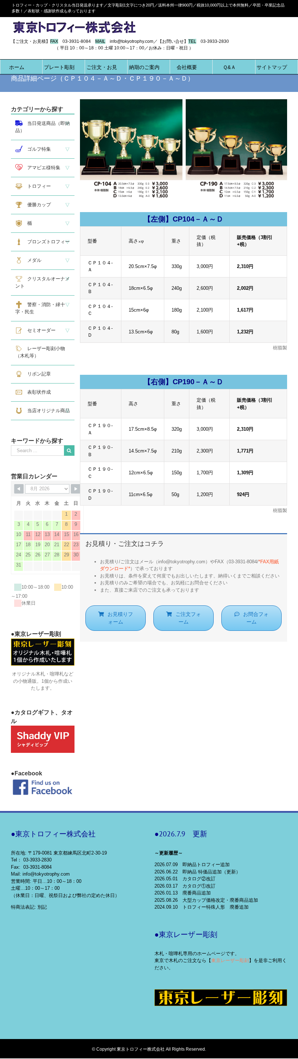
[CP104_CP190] (183, 102)
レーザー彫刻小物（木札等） (40, 352)
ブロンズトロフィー (46, 241)
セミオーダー (39, 330)
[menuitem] (16, 67)
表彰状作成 (37, 392)
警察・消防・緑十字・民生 (40, 308)
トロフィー (37, 186)
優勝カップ (37, 204)
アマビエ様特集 (41, 167)
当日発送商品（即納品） (42, 127)
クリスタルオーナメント (42, 282)
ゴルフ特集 (37, 149)
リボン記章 (37, 374)
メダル (32, 260)
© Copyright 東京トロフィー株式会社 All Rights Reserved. (149, 1049)
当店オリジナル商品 (46, 410)
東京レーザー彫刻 (230, 960)
